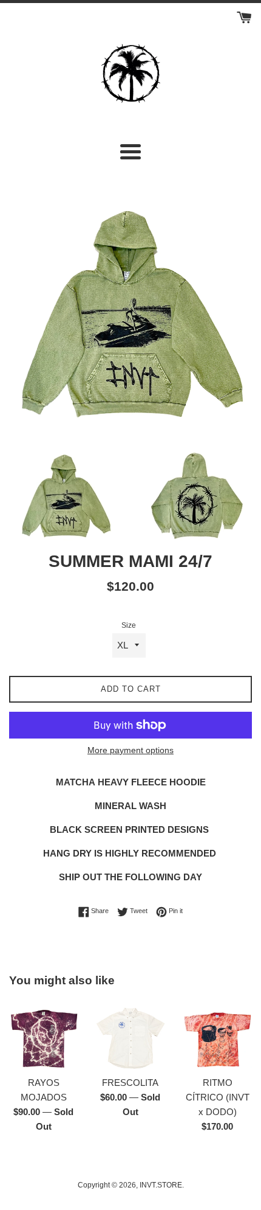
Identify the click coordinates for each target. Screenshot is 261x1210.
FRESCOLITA (130, 1082)
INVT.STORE (161, 1185)
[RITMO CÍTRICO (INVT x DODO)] (217, 1035)
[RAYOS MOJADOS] (43, 1035)
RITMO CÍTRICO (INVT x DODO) (217, 1097)
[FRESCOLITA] (130, 1035)
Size (128, 625)
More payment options (130, 750)
